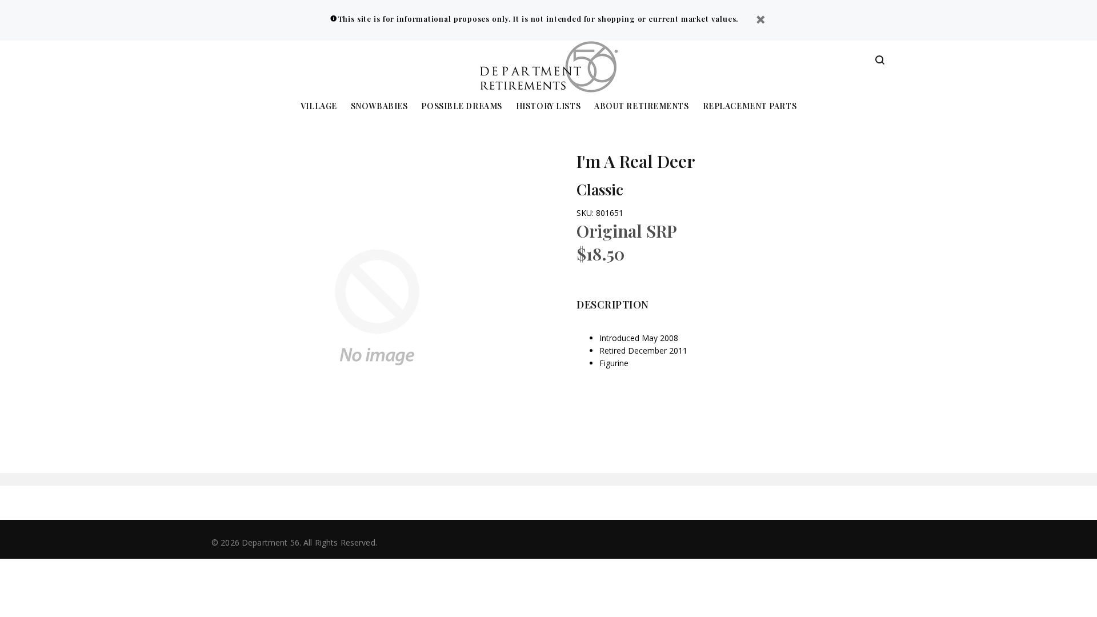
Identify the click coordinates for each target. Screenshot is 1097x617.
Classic (599, 189)
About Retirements (641, 106)
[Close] (760, 21)
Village (319, 106)
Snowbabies (379, 106)
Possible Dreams (461, 106)
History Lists (548, 106)
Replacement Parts (750, 106)
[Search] (880, 60)
